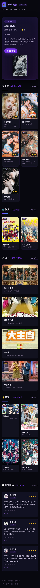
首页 (3, 9)
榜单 (23, 9)
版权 (12, 584)
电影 (7, 9)
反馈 (16, 584)
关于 (3, 584)
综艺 (19, 9)
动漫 (15, 9)
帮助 (7, 584)
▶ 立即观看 (11, 51)
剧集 (11, 9)
